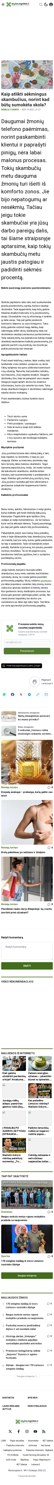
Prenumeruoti (27, 651)
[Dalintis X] (21, 694)
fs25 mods (11, 1460)
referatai (32, 1445)
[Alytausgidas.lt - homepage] (18, 4)
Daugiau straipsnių (27, 1275)
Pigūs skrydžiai (17, 1440)
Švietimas (6, 1211)
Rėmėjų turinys (10, 109)
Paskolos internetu (15, 1445)
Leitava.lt (35, 1464)
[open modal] (51, 4)
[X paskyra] (10, 1431)
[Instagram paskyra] (27, 1431)
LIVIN (3, 1440)
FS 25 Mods (13, 1455)
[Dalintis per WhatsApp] (4, 694)
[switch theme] (46, 4)
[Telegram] (29, 694)
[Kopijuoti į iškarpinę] (38, 694)
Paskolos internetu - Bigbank (39, 1450)
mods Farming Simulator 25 (36, 1455)
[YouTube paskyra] (35, 1431)
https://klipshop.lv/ (42, 1460)
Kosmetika (33, 1440)
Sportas (5, 1256)
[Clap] (34, 681)
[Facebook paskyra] (18, 1431)
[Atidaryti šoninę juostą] (3, 4)
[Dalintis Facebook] (13, 694)
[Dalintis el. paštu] (46, 694)
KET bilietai (48, 1440)
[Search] (41, 4)
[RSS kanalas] (44, 1431)
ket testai (45, 1445)
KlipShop (25, 1460)
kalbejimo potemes (13, 1450)
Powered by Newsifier (27, 1476)
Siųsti (27, 965)
